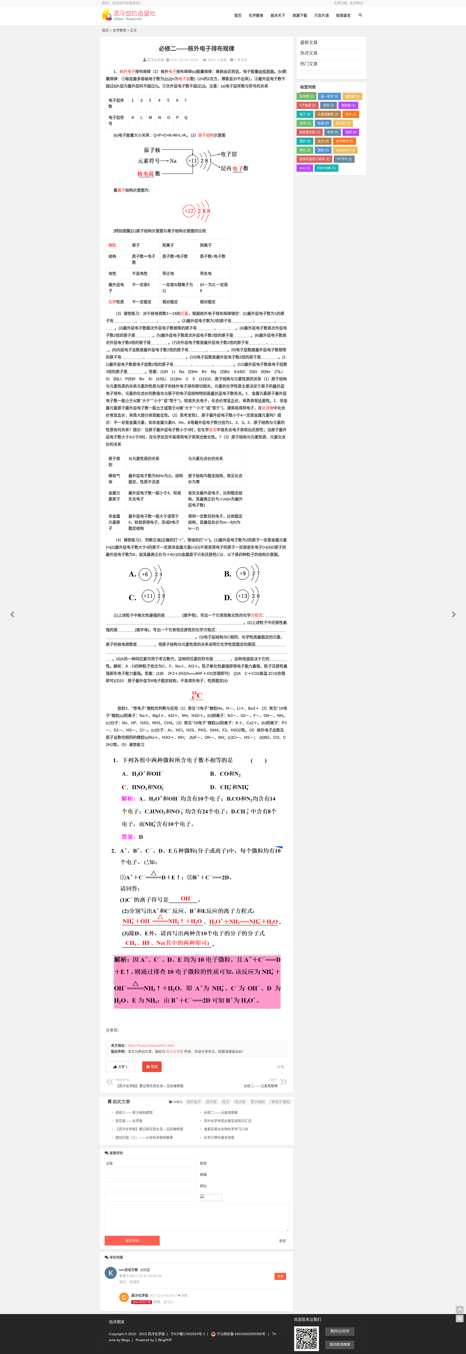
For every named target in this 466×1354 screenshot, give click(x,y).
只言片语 (321, 15)
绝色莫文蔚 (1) (310, 132)
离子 (121, 190)
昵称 (203, 1163)
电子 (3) (305, 114)
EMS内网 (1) (326, 168)
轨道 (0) (323, 123)
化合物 (268, 408)
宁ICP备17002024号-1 (188, 1334)
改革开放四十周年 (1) (314, 159)
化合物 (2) (307, 96)
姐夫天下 (278, 15)
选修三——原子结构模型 (134, 1112)
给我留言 (343, 15)
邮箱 (203, 1174)
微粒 (112, 245)
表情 (282, 1241)
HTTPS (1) (344, 159)
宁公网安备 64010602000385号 (240, 1334)
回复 (184, 1295)
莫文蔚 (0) (343, 123)
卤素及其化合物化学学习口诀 (226, 1129)
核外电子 (127, 72)
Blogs (125, 1340)
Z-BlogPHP (163, 1340)
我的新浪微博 (340, 1344)
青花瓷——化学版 (128, 1121)
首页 (237, 15)
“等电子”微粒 (280, 1102)
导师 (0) (332, 132)
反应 (213, 430)
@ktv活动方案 (142, 1302)
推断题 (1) (348, 105)
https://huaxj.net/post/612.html (151, 1045)
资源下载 (299, 15)
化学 (112, 302)
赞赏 (154, 1067)
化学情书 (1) (344, 141)
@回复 (144, 1270)
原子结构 (206, 135)
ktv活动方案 (128, 1270)
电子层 (184, 79)
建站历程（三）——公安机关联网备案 (144, 1137)
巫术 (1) (350, 114)
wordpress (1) (345, 150)
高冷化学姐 (155, 60)
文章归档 (340, 3)
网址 (203, 1186)
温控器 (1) (352, 96)
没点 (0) (323, 141)
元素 (184, 313)
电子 (172, 72)
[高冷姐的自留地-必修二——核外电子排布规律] (128, 19)
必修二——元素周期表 (221, 1112)
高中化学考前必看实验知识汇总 (227, 1121)
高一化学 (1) (329, 96)
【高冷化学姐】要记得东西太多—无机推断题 (149, 1083)
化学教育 (256, 15)
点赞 (123, 1067)
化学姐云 (356, 3)
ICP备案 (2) (308, 105)
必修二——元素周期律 (261, 1083)
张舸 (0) (350, 132)
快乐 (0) (305, 150)
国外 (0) (305, 141)
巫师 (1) (305, 123)
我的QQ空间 (339, 1331)
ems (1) (305, 168)
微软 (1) (323, 150)
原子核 (211, 1102)
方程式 (256, 615)
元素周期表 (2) (328, 114)
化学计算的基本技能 (219, 1137)
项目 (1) (328, 105)
